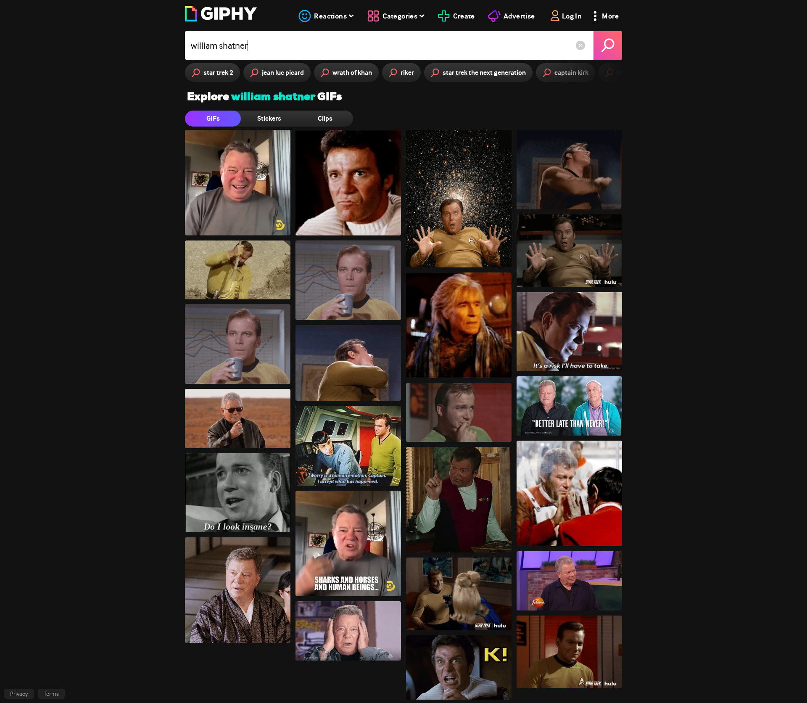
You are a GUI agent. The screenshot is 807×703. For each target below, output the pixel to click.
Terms (51, 693)
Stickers (269, 118)
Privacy (19, 693)
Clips (325, 118)
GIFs (213, 118)
